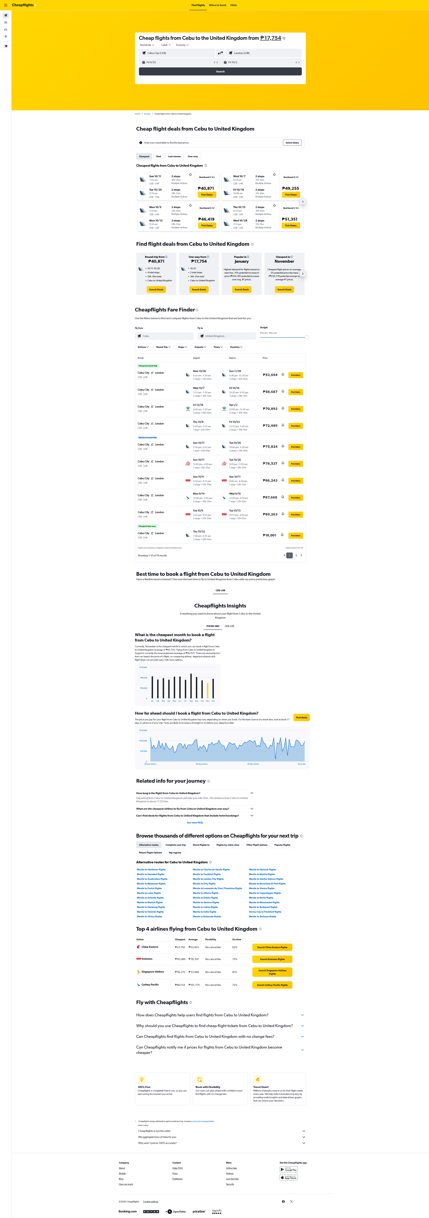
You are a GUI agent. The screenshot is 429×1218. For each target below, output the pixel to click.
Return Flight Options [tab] (150, 852)
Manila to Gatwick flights (262, 869)
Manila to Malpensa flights (151, 883)
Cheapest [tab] (144, 156)
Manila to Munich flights (150, 902)
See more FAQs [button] (195, 822)
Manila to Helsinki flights (150, 911)
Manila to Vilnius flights (149, 916)
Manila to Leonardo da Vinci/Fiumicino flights (217, 888)
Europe (147, 114)
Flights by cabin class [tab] (228, 845)
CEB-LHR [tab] (220, 590)
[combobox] (147, 45)
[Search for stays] (5, 22)
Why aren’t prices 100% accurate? (157, 1143)
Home (137, 114)
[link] (156, 289)
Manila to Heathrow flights (151, 869)
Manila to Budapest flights (263, 907)
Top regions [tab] (175, 852)
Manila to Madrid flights (262, 874)
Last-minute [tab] (174, 156)
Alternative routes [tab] (149, 845)
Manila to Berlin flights (261, 897)
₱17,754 (270, 38)
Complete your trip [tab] (176, 845)
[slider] (307, 337)
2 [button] (296, 555)
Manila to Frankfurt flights (207, 874)
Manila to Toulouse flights (262, 916)
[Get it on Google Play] (289, 1169)
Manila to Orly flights (204, 883)
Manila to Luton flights (149, 893)
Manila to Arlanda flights (150, 897)
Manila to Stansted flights (150, 874)
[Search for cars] (5, 29)
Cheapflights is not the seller (154, 1131)
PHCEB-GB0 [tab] (212, 626)
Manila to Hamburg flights (151, 907)
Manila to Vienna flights (261, 888)
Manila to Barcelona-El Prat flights (267, 883)
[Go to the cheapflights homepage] (24, 5)
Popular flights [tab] (282, 845)
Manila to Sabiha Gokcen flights (266, 879)
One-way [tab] (193, 156)
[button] (5, 5)
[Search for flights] (5, 15)
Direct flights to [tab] (201, 845)
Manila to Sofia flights (204, 911)
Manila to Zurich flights (149, 888)
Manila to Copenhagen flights (265, 893)
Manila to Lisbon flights (205, 907)
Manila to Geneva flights (206, 902)
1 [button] (289, 555)
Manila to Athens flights (205, 893)
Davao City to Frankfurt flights (265, 911)
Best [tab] (158, 156)
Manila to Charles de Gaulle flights (211, 869)
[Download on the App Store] (289, 1177)
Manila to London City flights (208, 879)
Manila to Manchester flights (264, 902)
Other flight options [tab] (256, 845)
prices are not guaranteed (203, 1121)
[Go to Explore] (5, 36)
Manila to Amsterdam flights (152, 879)
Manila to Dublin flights (205, 897)
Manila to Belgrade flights (207, 916)
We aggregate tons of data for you (157, 1137)
